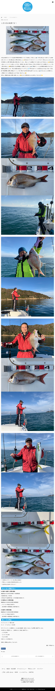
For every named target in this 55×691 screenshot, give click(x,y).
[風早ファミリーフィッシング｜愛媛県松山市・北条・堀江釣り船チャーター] (27, 7)
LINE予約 (31, 672)
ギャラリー (40, 669)
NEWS (2, 19)
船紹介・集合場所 (11, 669)
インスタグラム (23, 672)
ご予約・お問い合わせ (7, 672)
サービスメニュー (21, 669)
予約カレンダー (32, 669)
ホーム (3, 669)
